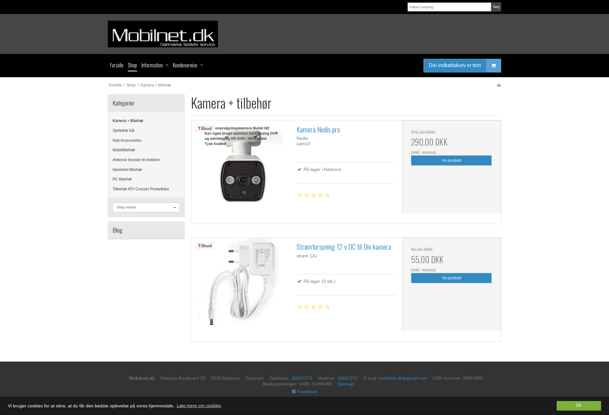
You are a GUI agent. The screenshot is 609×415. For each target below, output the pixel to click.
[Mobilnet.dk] (304, 34)
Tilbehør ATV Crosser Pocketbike (141, 189)
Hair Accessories (127, 140)
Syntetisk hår (124, 130)
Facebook (306, 391)
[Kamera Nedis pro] (240, 170)
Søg (496, 7)
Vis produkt (451, 160)
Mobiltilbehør (124, 150)
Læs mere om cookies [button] (199, 405)
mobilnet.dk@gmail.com (403, 378)
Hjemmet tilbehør (127, 169)
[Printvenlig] (498, 85)
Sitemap (345, 383)
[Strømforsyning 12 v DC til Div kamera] (240, 287)
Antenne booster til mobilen (136, 160)
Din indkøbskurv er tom (455, 65)
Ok (578, 405)
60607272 (302, 378)
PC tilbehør (122, 179)
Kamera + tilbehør (128, 121)
